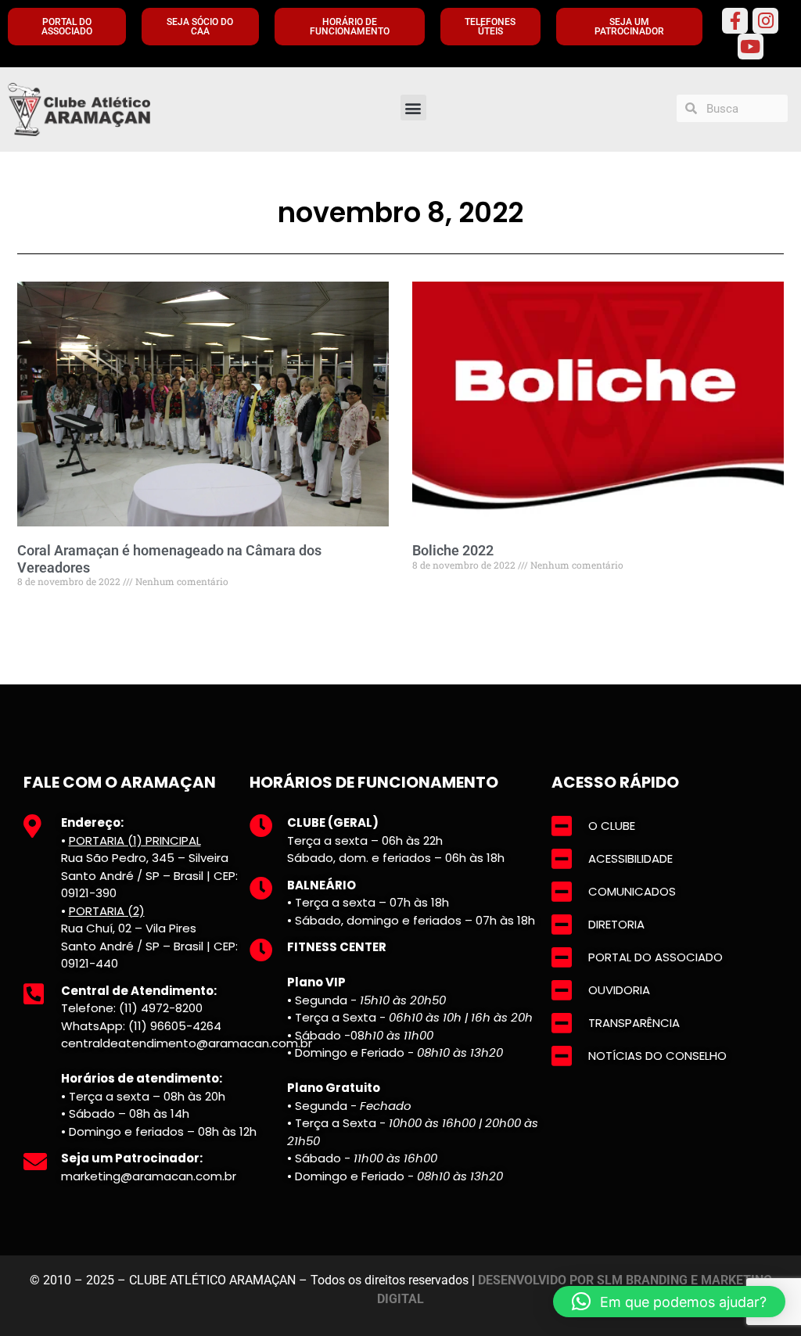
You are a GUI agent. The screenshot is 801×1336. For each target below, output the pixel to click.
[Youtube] (750, 46)
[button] (413, 107)
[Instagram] (765, 21)
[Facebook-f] (735, 21)
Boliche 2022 (453, 550)
